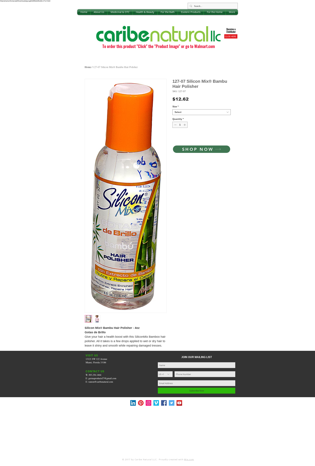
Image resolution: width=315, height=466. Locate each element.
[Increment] (185, 125)
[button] (99, 12)
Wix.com (189, 459)
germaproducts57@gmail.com (102, 378)
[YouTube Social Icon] (179, 403)
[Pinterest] (141, 403)
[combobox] (201, 112)
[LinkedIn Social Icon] (133, 403)
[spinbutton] (180, 125)
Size (175, 106)
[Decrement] (175, 125)
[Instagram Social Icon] (148, 403)
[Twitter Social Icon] (171, 403)
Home (88, 67)
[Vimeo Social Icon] (156, 403)
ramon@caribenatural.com (100, 381)
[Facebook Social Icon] (164, 403)
